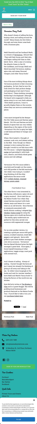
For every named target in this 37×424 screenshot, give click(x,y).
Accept (18, 419)
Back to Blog (8, 25)
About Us (5, 396)
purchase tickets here (15, 296)
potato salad (14, 181)
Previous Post (9, 317)
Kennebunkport (8, 379)
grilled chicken (13, 179)
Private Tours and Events (11, 394)
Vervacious (18, 55)
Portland (5, 377)
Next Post (29, 317)
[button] (34, 400)
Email (24, 306)
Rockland (5, 384)
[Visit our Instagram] (8, 360)
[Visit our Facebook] (4, 360)
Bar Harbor (6, 382)
